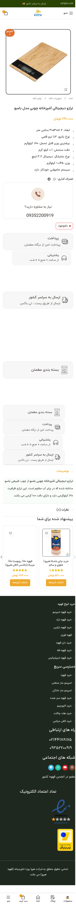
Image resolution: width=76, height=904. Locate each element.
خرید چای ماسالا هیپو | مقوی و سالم (56, 563)
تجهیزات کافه (55, 98)
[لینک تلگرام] (49, 179)
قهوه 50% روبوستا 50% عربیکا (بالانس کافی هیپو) (20, 563)
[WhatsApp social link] (54, 179)
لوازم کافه (37, 98)
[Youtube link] (65, 768)
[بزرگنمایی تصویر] (65, 89)
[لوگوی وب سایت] (38, 13)
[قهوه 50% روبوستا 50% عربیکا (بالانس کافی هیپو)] (20, 543)
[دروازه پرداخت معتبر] (65, 840)
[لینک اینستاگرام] (72, 768)
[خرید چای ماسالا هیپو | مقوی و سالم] (56, 543)
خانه (70, 98)
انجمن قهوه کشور (53, 776)
